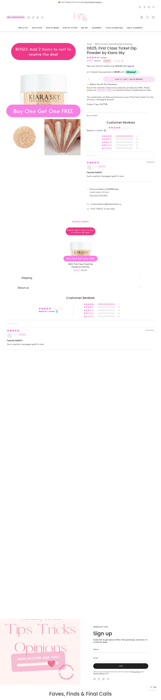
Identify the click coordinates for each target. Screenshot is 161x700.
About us (23, 288)
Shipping (26, 278)
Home (89, 44)
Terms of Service (99, 673)
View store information (99, 195)
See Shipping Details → (94, 2)
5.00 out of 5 (127, 127)
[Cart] (153, 17)
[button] (23, 28)
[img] (93, 162)
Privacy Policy (136, 672)
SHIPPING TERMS (105, 90)
